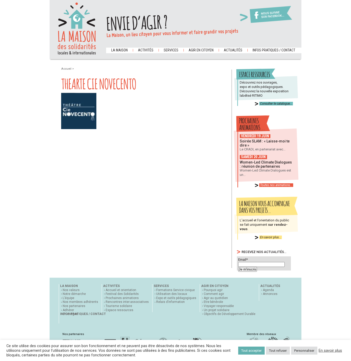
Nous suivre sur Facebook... (272, 15)
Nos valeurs (71, 290)
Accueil (66, 68)
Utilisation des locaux (171, 294)
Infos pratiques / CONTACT (274, 50)
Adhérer (68, 310)
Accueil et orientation (121, 290)
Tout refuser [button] (278, 351)
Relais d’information (170, 302)
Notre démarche (74, 294)
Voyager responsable (219, 306)
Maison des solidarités (77, 29)
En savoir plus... (270, 237)
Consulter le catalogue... (276, 103)
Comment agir (214, 294)
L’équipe (68, 298)
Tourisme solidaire (119, 306)
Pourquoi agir (213, 290)
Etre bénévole (213, 302)
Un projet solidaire (216, 310)
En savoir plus (330, 350)
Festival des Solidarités (122, 294)
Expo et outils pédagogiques (176, 298)
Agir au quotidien (216, 298)
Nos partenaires (74, 306)
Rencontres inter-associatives (127, 302)
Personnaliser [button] (304, 351)
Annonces (270, 294)
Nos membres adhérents (80, 302)
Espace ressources (119, 310)
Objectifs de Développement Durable (229, 314)
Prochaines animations (122, 298)
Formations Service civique (175, 290)
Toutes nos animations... (276, 185)
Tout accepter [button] (251, 351)
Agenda (268, 290)
